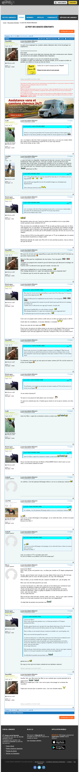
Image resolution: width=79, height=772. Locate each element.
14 (25, 36)
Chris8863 (8, 156)
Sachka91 (7, 477)
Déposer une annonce (68, 17)
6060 (30, 36)
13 (23, 36)
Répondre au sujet (67, 31)
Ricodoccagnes (9, 197)
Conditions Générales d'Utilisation (55, 762)
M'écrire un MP (11, 63)
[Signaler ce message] (70, 153)
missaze (25, 616)
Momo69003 (8, 41)
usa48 (25, 173)
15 (26, 36)
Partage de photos (11, 751)
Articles (40, 17)
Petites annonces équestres (14, 748)
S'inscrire (73, 2)
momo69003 (26, 289)
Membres (30, 17)
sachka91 (25, 506)
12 (21, 36)
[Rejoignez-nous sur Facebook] (35, 767)
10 (18, 36)
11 (19, 36)
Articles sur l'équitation (12, 753)
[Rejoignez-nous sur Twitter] (39, 767)
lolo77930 (26, 537)
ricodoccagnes (27, 126)
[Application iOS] (59, 742)
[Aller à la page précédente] (11, 36)
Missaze (7, 565)
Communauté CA (52, 18)
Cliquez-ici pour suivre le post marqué (48, 70)
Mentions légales (39, 762)
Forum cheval (10, 746)
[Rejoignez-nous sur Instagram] (43, 767)
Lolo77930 (8, 501)
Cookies (69, 762)
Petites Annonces (9, 17)
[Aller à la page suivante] (32, 36)
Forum (21, 17)
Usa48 (6, 120)
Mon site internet (11, 142)
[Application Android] (59, 747)
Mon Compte (62, 2)
